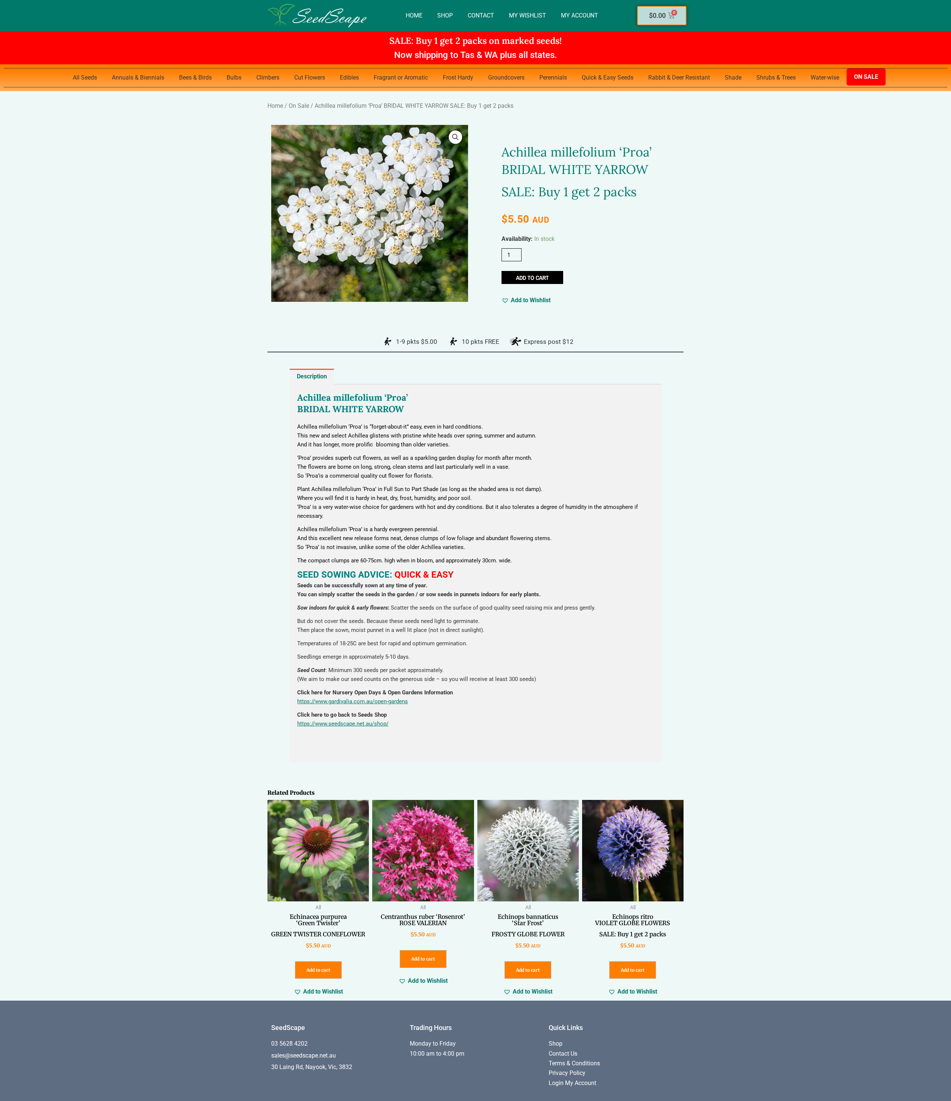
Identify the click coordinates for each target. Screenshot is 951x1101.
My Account (579, 15)
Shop (445, 15)
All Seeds (85, 77)
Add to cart (532, 278)
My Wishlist (527, 15)
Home (414, 15)
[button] (455, 137)
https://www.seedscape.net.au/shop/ (343, 723)
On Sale (866, 76)
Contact (481, 15)
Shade (733, 77)
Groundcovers (506, 77)
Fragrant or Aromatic (401, 77)
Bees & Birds (195, 77)
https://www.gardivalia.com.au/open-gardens (352, 701)
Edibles (349, 77)
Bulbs (234, 77)
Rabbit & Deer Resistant (679, 77)
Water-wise (825, 77)
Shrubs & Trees (776, 77)
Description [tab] (312, 376)
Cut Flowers (309, 77)
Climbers (267, 77)
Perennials (553, 77)
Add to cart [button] (318, 970)
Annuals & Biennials (138, 77)
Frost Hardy (458, 77)
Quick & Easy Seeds (607, 77)
